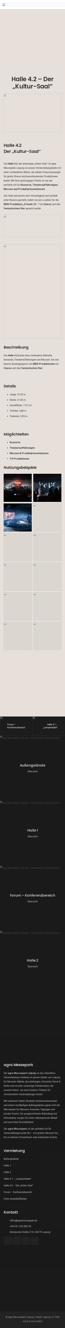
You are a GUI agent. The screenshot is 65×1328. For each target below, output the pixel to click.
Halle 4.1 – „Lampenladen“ (17, 1178)
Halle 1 (7, 1165)
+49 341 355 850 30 (20, 1226)
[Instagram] (17, 1241)
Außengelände (11, 1158)
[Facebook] (8, 1241)
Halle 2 (7, 1172)
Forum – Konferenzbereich (18, 1192)
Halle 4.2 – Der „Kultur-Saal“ (18, 1185)
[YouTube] (26, 1241)
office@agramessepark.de (23, 1220)
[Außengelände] (32, 768)
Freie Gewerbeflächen (15, 1198)
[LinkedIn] (35, 1241)
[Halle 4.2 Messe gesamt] (32, 291)
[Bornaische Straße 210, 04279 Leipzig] (7, 1232)
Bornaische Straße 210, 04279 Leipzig (30, 1232)
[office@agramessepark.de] (7, 1220)
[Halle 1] (32, 833)
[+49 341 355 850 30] (7, 1226)
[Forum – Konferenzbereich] (32, 898)
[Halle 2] (32, 963)
